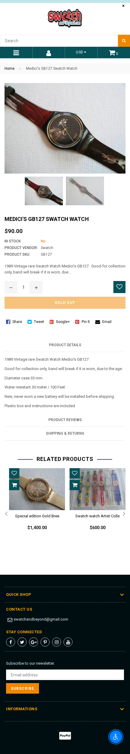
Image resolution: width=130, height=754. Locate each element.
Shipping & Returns (65, 433)
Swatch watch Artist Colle (97, 516)
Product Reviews (65, 420)
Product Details (65, 345)
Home (10, 68)
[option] (35, 504)
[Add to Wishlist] (119, 287)
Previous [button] (6, 514)
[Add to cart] (14, 485)
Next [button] (123, 514)
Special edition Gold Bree (37, 516)
